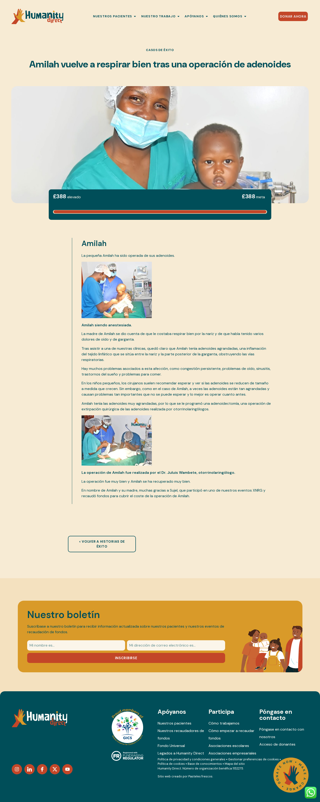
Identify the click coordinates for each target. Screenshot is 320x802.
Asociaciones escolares (228, 745)
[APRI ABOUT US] (245, 16)
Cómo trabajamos (223, 723)
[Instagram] (17, 769)
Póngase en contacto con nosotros (281, 733)
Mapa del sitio (235, 764)
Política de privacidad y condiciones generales (191, 759)
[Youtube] (67, 769)
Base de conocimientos (205, 764)
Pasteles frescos (200, 776)
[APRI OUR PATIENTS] (135, 16)
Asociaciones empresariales (232, 753)
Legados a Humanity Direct (181, 753)
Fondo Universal (171, 745)
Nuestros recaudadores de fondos (181, 734)
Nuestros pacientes (174, 723)
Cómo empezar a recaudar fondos (231, 734)
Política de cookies (171, 764)
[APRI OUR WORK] (178, 16)
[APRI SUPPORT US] (206, 16)
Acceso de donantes (277, 744)
